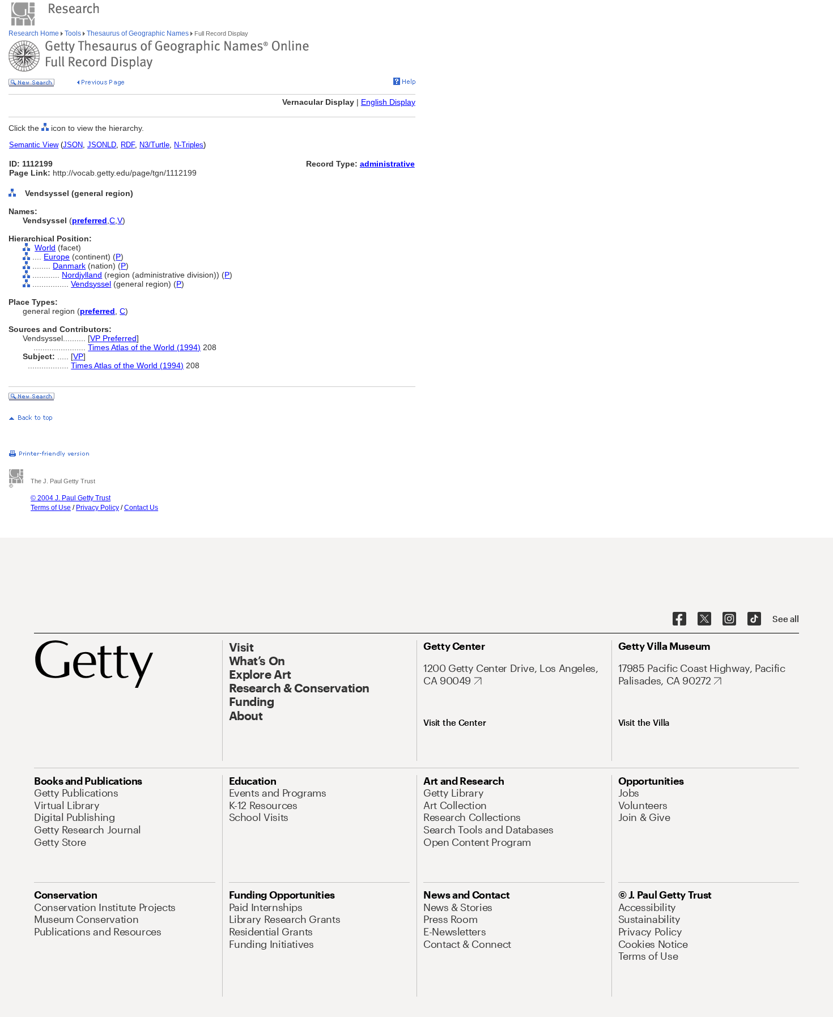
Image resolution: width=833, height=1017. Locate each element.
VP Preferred (113, 338)
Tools (73, 33)
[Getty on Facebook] (679, 619)
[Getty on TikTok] (754, 619)
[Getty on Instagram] (729, 619)
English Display (388, 102)
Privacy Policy (97, 508)
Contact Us (141, 508)
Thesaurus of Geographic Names (137, 33)
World (45, 247)
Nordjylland (82, 274)
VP (78, 356)
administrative (387, 163)
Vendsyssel (91, 283)
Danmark (69, 265)
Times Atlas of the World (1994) (144, 347)
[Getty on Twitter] (704, 619)
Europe (57, 256)
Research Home (34, 33)
